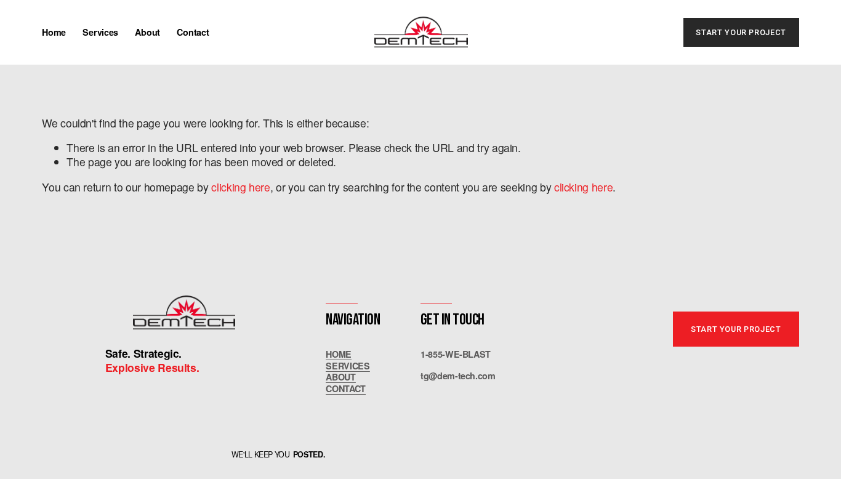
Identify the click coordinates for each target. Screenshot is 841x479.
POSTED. (309, 454)
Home (54, 32)
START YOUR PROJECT (741, 32)
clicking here (240, 187)
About (147, 32)
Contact (193, 32)
